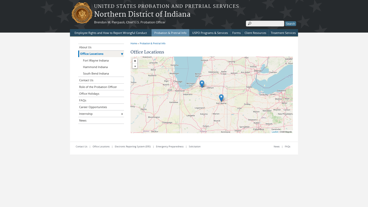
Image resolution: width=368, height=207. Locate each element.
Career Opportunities (93, 107)
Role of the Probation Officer (98, 87)
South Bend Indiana (96, 73)
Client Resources (255, 33)
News (82, 120)
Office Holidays (89, 93)
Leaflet (275, 131)
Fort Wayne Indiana (96, 60)
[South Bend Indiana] (202, 84)
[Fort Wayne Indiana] (221, 98)
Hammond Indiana (95, 67)
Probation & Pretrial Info (170, 33)
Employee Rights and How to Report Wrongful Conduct (111, 33)
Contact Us (86, 80)
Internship (86, 114)
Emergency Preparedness (170, 146)
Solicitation (194, 146)
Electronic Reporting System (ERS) (133, 146)
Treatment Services (283, 33)
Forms (236, 33)
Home (134, 43)
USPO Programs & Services (210, 33)
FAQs (82, 100)
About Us (85, 47)
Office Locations (91, 54)
